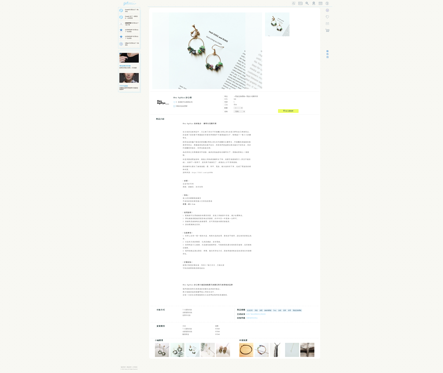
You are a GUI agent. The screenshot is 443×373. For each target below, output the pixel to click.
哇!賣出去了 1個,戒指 (131, 30)
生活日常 (250, 310)
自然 (279, 310)
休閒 (261, 310)
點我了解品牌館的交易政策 (256, 314)
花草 (284, 310)
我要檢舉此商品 (252, 318)
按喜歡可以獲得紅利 (185, 102)
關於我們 (123, 367)
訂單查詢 (135, 367)
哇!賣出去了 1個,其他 (132, 10)
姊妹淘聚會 (267, 310)
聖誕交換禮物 (297, 310)
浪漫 (256, 310)
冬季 (289, 310)
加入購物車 (289, 111)
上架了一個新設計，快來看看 (131, 17)
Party (274, 310)
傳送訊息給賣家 (181, 106)
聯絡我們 (129, 367)
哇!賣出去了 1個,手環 (132, 24)
